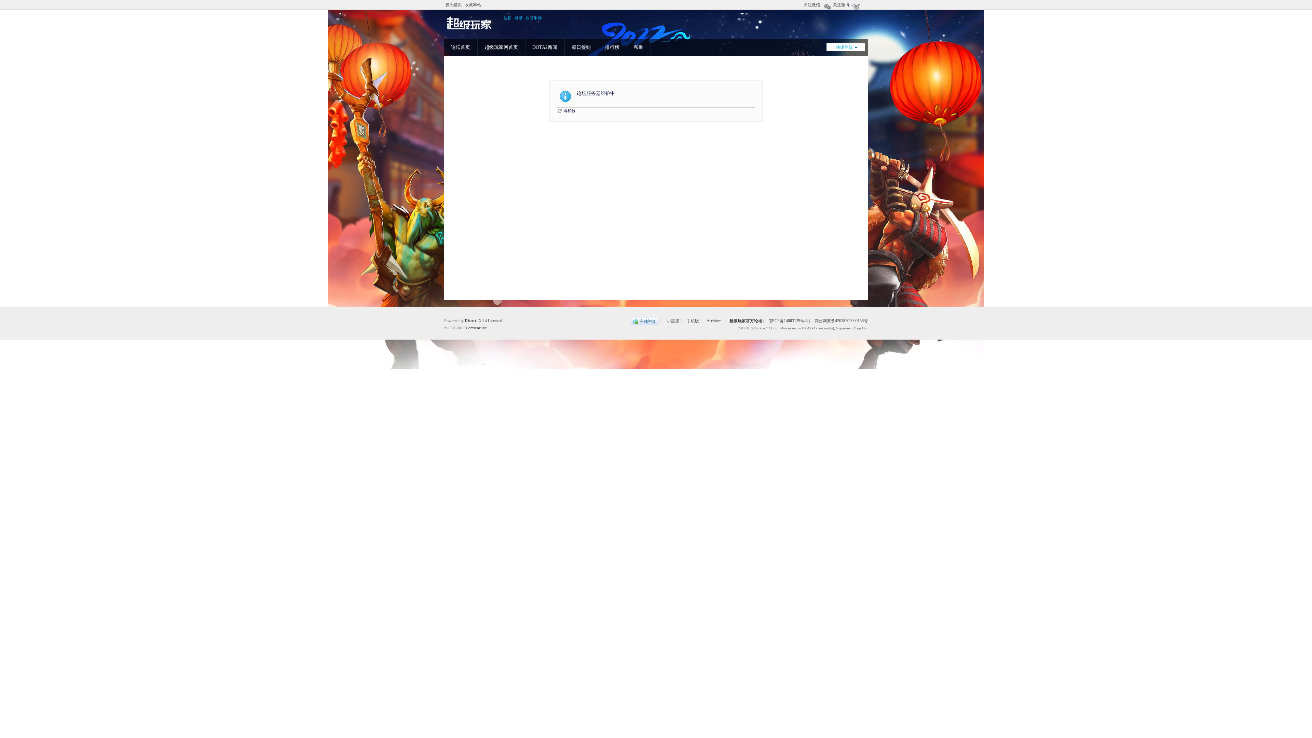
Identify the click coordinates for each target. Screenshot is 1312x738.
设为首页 (454, 4)
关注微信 (812, 4)
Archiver (714, 320)
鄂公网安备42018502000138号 (841, 320)
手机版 (693, 320)
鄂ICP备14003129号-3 (788, 320)
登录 (519, 18)
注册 (508, 18)
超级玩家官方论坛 (745, 320)
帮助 (638, 47)
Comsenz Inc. (477, 328)
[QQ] (644, 320)
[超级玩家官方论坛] (469, 29)
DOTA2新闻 (544, 47)
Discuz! (471, 320)
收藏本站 (473, 4)
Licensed (495, 320)
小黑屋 (673, 320)
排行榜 (612, 47)
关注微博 (841, 4)
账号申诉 (533, 18)
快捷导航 (844, 47)
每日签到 (581, 47)
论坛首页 (460, 47)
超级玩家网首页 (501, 47)
